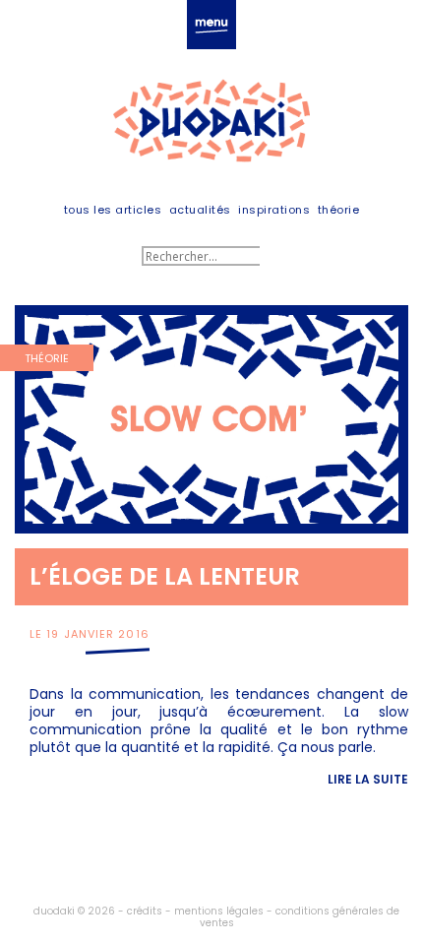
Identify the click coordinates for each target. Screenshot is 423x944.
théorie (339, 210)
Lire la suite (368, 779)
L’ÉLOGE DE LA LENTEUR (165, 576)
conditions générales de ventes (300, 917)
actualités (200, 210)
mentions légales (219, 911)
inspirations (274, 210)
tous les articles (113, 210)
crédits (144, 911)
